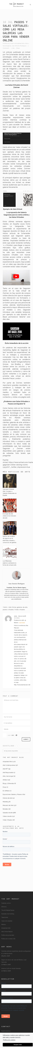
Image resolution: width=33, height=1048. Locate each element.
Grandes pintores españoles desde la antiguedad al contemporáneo (16, 952)
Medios (3, 924)
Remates (5, 809)
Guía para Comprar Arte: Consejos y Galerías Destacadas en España (9, 492)
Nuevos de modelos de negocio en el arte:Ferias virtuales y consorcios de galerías (9, 539)
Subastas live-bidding (7, 914)
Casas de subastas (6, 921)
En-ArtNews (6, 790)
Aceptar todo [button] (18, 1044)
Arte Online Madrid (6, 931)
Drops (4, 787)
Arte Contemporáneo (9, 765)
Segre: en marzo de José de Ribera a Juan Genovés (13, 961)
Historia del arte (7, 798)
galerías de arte (22, 607)
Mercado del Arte (8, 805)
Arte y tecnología (8, 776)
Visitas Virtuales (7, 820)
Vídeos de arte (7, 816)
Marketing (6, 801)
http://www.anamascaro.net (22, 685)
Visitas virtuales (19, 609)
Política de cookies (9, 1040)
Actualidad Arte (20, 43)
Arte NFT (5, 769)
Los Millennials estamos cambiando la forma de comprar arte (9, 563)
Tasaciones (4, 917)
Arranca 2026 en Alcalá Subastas (11, 968)
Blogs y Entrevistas (8, 783)
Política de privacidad (7, 935)
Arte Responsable (8, 772)
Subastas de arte (7, 812)
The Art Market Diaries (7, 910)
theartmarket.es (5, 1031)
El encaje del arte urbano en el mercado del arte (9, 516)
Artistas (5, 780)
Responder (22, 622)
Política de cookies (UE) (8, 938)
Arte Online (12, 607)
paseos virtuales (8, 609)
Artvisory (4, 906)
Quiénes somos (6, 903)
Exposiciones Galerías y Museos (12, 794)
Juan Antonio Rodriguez (19, 46)
